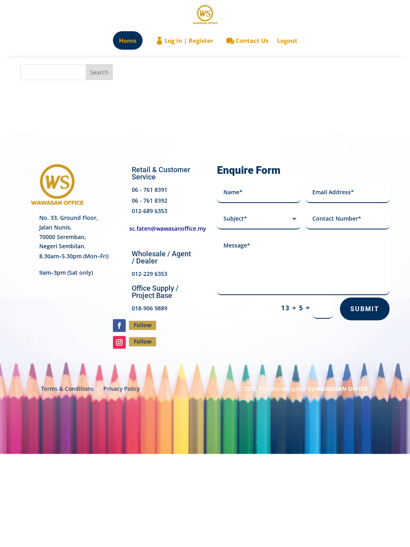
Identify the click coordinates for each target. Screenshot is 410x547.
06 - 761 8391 (149, 189)
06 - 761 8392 (149, 200)
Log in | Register (189, 40)
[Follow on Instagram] (119, 342)
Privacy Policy (121, 388)
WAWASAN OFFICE (342, 388)
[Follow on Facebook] (119, 325)
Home (128, 40)
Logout (287, 40)
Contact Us (251, 40)
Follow (142, 325)
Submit (364, 309)
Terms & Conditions (67, 388)
